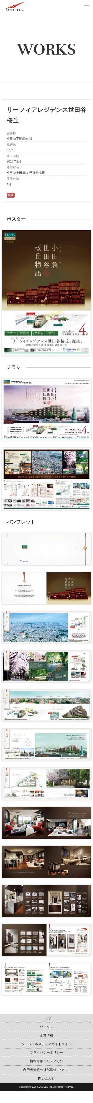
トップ (46, 1018)
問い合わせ (46, 1078)
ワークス (46, 1027)
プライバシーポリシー (46, 1052)
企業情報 (46, 1035)
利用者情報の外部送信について (46, 1070)
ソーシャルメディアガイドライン (46, 1044)
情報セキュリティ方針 (46, 1061)
